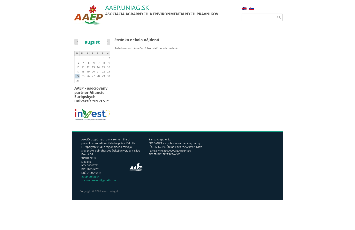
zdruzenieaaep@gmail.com (98, 180)
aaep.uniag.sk (127, 8)
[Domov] (87, 15)
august (92, 42)
